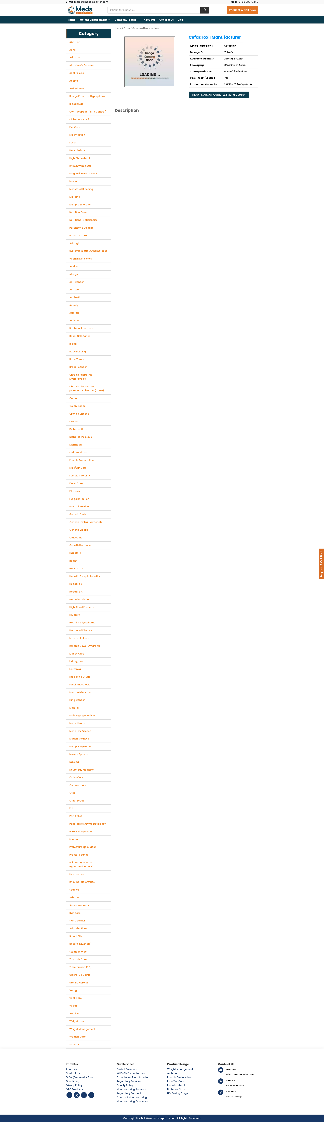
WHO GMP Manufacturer (131, 1073)
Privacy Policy (74, 1085)
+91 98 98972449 (244, 2)
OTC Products (74, 1089)
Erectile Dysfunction (179, 1077)
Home (71, 19)
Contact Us (166, 19)
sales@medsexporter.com (87, 2)
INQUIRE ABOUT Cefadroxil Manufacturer (219, 95)
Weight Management (93, 19)
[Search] (204, 10)
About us (149, 19)
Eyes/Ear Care (175, 1081)
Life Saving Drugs (177, 1093)
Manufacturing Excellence (132, 1101)
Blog (180, 19)
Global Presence (127, 1069)
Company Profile (125, 19)
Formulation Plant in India (132, 1077)
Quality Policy (125, 1085)
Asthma (172, 1073)
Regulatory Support (129, 1093)
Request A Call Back (242, 10)
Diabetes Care (176, 1089)
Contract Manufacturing (132, 1097)
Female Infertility (177, 1085)
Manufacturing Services (131, 1089)
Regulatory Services (129, 1081)
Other (127, 28)
